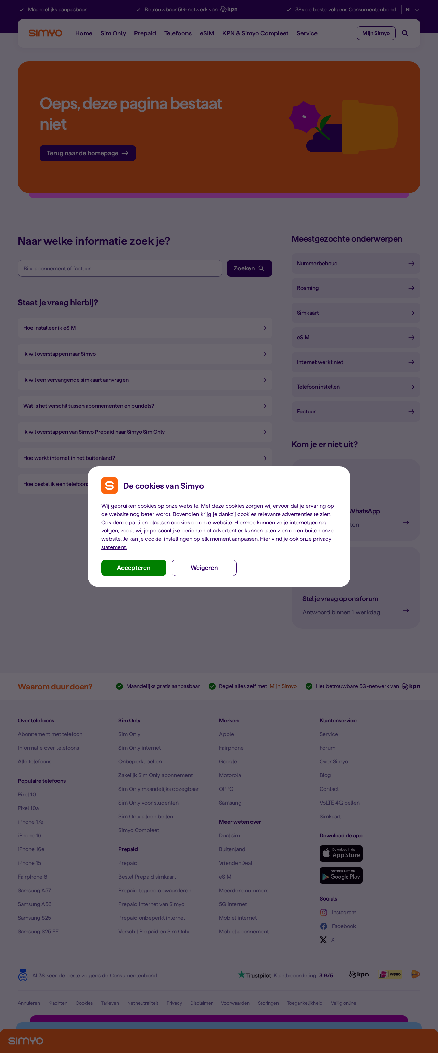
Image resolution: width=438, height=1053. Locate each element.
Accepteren (134, 567)
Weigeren (204, 567)
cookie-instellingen (168, 539)
